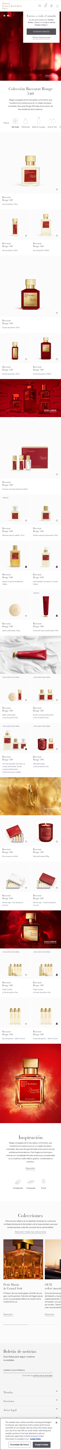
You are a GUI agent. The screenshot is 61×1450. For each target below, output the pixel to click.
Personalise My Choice (19, 1444)
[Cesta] (51, 6)
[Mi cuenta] (45, 6)
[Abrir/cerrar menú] (57, 6)
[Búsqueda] (40, 6)
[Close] (56, 1422)
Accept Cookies (41, 1444)
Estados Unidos (41, 32)
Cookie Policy (35, 1439)
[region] (30, 1434)
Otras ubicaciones (41, 37)
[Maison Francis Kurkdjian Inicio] (12, 5)
